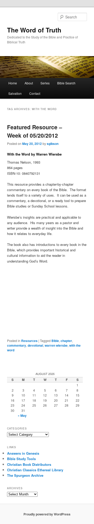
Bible (55, 340)
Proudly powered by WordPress (47, 514)
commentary (16, 345)
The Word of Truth (34, 29)
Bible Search (66, 83)
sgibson (52, 143)
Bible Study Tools (21, 458)
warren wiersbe (56, 345)
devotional (35, 345)
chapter (66, 340)
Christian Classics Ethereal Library (35, 469)
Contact (34, 93)
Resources (29, 340)
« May (22, 415)
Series (45, 83)
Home (12, 83)
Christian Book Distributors (29, 464)
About (29, 83)
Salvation (15, 93)
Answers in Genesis (23, 453)
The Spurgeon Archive (25, 475)
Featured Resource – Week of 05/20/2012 (34, 131)
